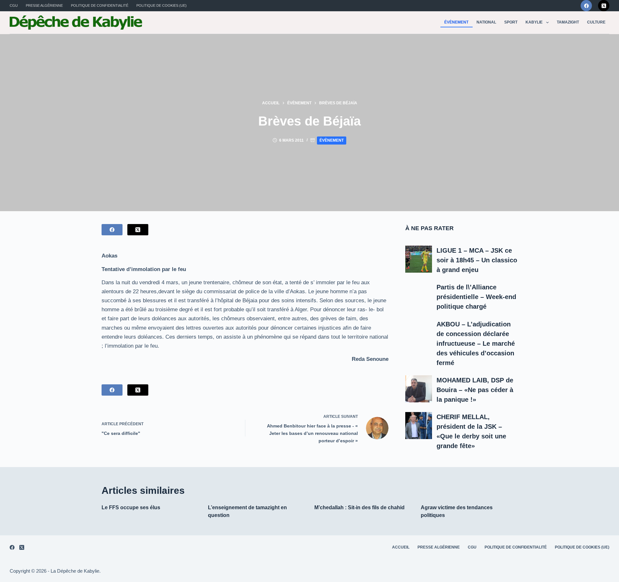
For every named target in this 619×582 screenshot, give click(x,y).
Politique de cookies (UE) (161, 5)
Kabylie (534, 22)
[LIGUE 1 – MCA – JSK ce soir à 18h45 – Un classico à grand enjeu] (418, 259)
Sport (510, 22)
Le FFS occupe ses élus (131, 507)
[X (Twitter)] (603, 5)
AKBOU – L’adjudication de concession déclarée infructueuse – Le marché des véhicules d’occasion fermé (476, 343)
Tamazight (568, 22)
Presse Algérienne (44, 5)
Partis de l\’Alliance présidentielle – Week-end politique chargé (476, 297)
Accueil (400, 547)
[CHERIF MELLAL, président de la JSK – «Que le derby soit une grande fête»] (418, 425)
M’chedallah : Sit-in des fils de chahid (359, 507)
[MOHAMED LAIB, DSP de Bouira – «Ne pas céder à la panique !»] (418, 388)
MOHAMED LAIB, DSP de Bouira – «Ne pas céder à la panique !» (475, 390)
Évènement (456, 22)
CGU (14, 5)
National (486, 22)
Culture (596, 22)
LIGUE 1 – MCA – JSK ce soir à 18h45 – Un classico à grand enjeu (477, 260)
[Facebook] (586, 5)
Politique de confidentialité (99, 5)
